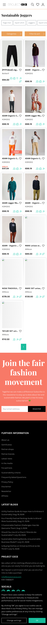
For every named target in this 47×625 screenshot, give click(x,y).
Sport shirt (19, 23)
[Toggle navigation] (4, 4)
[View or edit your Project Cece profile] (43, 4)
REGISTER (37, 409)
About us (5, 440)
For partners (6, 468)
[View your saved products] (37, 4)
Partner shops (7, 449)
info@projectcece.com (11, 577)
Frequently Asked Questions (13, 477)
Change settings (14, 620)
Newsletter (6, 491)
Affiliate (4, 496)
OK (37, 620)
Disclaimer (6, 486)
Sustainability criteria (10, 472)
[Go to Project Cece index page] (18, 4)
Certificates (6, 444)
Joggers (31, 23)
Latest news (6, 458)
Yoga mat (7, 23)
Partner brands (7, 454)
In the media (7, 463)
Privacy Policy (7, 482)
